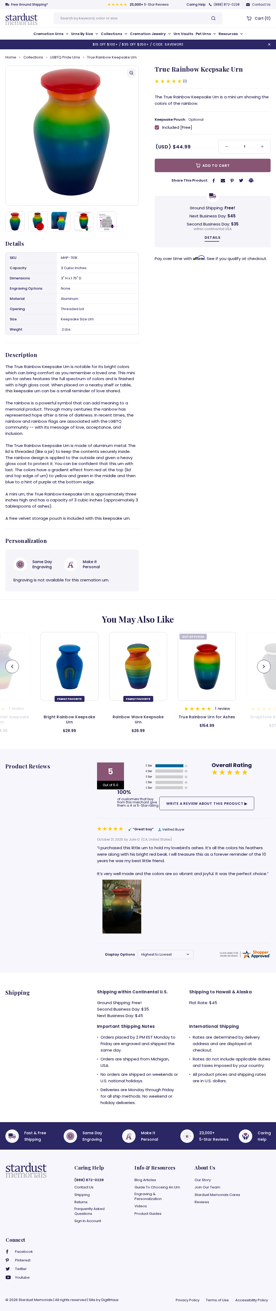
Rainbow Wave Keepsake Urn (69, 720)
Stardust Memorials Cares (217, 1194)
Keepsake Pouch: (179, 119)
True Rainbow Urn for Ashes (138, 717)
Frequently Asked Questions (89, 1211)
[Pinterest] (232, 180)
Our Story (203, 1180)
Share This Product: (189, 180)
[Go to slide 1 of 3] (264, 666)
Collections (112, 33)
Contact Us (261, 4)
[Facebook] (213, 180)
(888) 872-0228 (227, 4)
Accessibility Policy (251, 1300)
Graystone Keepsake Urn (206, 717)
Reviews (202, 1202)
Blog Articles (145, 1180)
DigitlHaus (110, 1299)
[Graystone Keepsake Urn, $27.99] (207, 666)
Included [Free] (177, 127)
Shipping (82, 1194)
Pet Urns (204, 33)
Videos (140, 1206)
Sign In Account (87, 1221)
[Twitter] (241, 180)
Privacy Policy (187, 1300)
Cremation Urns (48, 33)
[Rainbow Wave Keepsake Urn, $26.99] (69, 666)
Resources (229, 33)
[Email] (223, 180)
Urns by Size (82, 33)
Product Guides (147, 1213)
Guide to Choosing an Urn (157, 1187)
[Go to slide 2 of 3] (12, 666)
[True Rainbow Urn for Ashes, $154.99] (138, 666)
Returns (81, 1202)
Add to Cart (215, 165)
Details (213, 237)
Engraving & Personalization (148, 1196)
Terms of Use (217, 1300)
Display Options (120, 954)
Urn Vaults (183, 33)
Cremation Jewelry (148, 33)
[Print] (251, 180)
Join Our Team (207, 1187)
